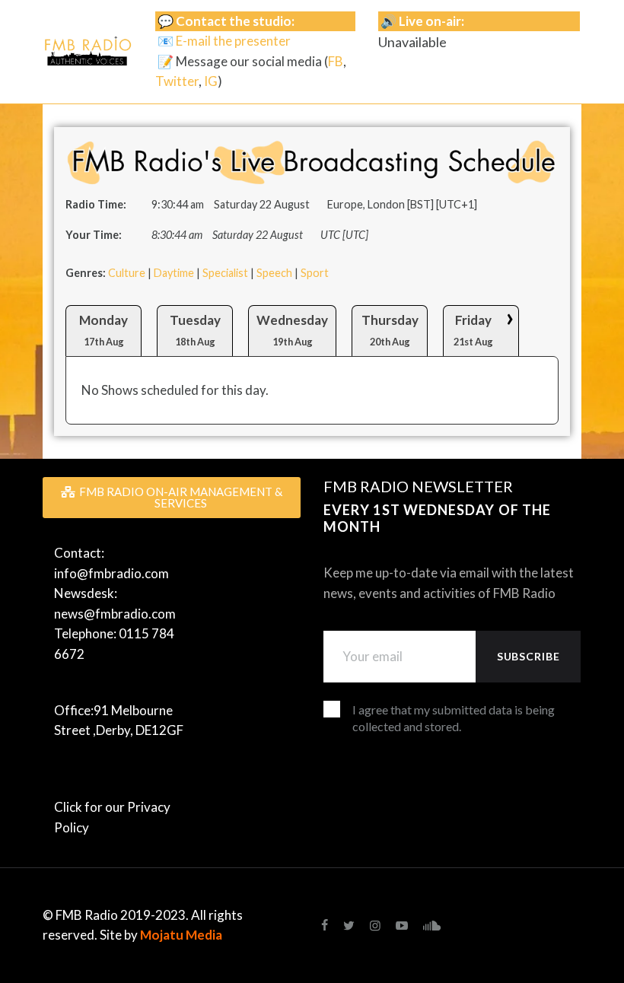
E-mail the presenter (233, 41)
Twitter (177, 81)
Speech (274, 272)
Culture (126, 272)
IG (211, 81)
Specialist (225, 272)
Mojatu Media (181, 935)
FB (335, 61)
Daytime (174, 272)
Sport (315, 272)
